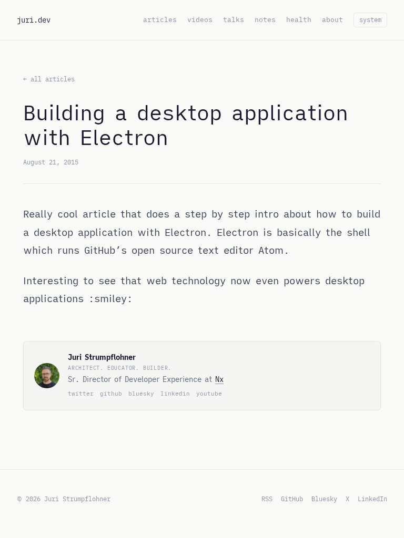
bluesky (141, 393)
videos (200, 19)
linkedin (175, 393)
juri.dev (33, 20)
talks (233, 19)
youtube (209, 393)
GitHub (292, 499)
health (298, 19)
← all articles (49, 79)
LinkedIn (372, 499)
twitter (81, 393)
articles (160, 19)
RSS (266, 499)
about (332, 19)
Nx (219, 379)
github (111, 393)
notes (265, 19)
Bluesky (324, 499)
